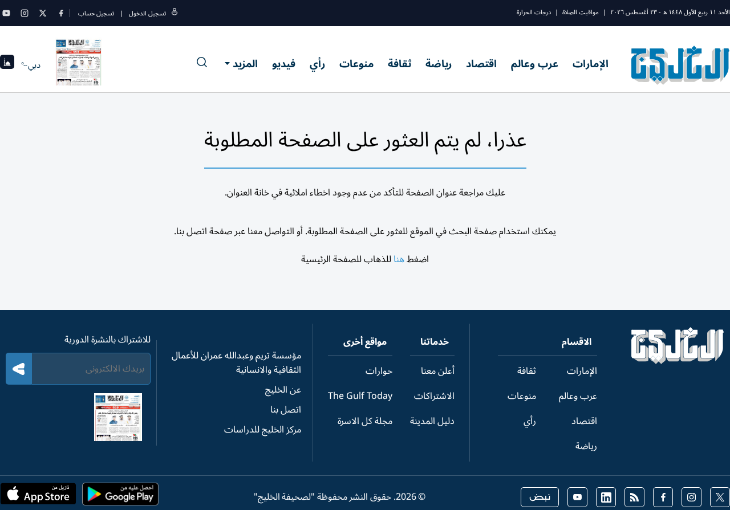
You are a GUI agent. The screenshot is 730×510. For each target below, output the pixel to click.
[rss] (634, 497)
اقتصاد (481, 64)
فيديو (283, 64)
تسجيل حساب (96, 13)
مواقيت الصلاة (580, 12)
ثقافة (399, 64)
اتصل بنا (285, 409)
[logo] (680, 65)
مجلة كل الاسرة (365, 421)
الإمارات (591, 64)
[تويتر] (43, 13)
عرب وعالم (534, 64)
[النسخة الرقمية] (79, 65)
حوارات (379, 371)
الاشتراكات (434, 396)
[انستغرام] (25, 13)
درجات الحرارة (534, 12)
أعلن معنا (438, 371)
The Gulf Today (360, 396)
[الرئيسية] (677, 361)
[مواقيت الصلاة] (7, 65)
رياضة (438, 64)
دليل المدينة (432, 421)
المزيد (245, 64)
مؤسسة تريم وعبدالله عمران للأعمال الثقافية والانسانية (236, 363)
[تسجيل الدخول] (174, 13)
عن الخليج (283, 389)
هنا (399, 259)
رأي (317, 64)
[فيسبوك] (61, 13)
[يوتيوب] (6, 13)
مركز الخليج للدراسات (262, 429)
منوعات (356, 64)
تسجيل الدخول (147, 13)
